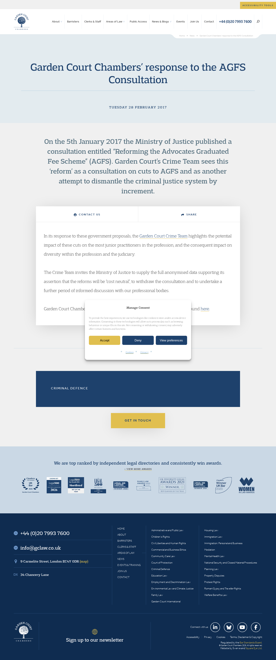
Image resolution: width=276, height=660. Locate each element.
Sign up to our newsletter (94, 640)
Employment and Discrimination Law (171, 582)
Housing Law (211, 530)
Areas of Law (114, 21)
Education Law (159, 575)
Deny (138, 340)
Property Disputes (214, 575)
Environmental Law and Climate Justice (172, 588)
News (120, 558)
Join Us (194, 21)
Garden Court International (165, 601)
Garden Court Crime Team (163, 235)
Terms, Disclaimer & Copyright (246, 637)
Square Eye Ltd (253, 648)
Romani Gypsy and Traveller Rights (222, 588)
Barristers (73, 21)
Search (258, 22)
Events (180, 21)
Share (191, 214)
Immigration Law (213, 536)
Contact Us (89, 214)
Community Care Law (163, 556)
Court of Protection (162, 562)
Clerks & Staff (92, 21)
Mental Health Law (214, 556)
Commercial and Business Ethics (168, 549)
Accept (104, 340)
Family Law (157, 594)
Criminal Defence (69, 388)
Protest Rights (212, 582)
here (205, 308)
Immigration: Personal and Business (223, 543)
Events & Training (129, 565)
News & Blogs (160, 21)
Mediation (209, 549)
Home (121, 528)
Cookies (130, 352)
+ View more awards (138, 469)
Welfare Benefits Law (215, 594)
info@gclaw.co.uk (40, 548)
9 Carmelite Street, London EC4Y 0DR (54, 561)
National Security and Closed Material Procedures (230, 562)
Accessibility (192, 637)
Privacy (144, 352)
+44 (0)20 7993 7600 (235, 21)
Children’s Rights (160, 536)
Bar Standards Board (251, 642)
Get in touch (138, 420)
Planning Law (211, 569)
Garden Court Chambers (21, 22)
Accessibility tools (258, 5)
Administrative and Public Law (167, 530)
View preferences (171, 340)
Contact (209, 21)
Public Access (138, 21)
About (56, 21)
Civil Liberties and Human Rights (168, 543)
